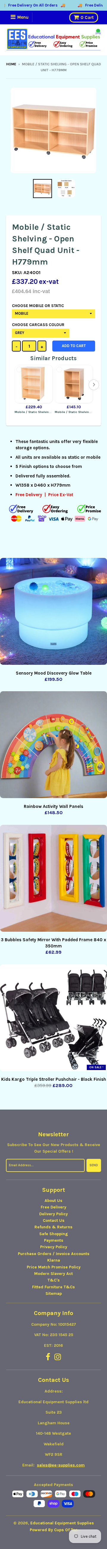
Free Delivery (53, 1207)
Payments (53, 1240)
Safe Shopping (53, 1233)
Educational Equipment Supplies (62, 1523)
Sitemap (53, 1293)
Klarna (53, 1260)
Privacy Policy (53, 1246)
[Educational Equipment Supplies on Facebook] (48, 1357)
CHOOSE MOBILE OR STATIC (38, 305)
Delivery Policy (53, 1213)
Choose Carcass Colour (38, 324)
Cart (87, 17)
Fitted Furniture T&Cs (53, 1286)
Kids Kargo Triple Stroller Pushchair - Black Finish (53, 1079)
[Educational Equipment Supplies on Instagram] (57, 1357)
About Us (53, 1200)
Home (11, 64)
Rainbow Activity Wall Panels (53, 806)
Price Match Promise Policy (54, 1267)
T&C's (54, 1280)
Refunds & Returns (53, 1227)
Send (93, 1165)
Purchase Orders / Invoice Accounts (53, 1253)
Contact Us (53, 1220)
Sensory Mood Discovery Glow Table (54, 673)
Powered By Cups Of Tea (54, 1529)
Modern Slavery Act (53, 1273)
